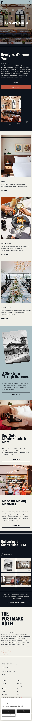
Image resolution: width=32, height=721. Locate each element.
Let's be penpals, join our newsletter (16, 602)
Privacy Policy (19, 683)
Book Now (15, 82)
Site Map (19, 688)
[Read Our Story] (16, 347)
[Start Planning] (16, 281)
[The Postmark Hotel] (12, 618)
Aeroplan (4, 688)
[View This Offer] (16, 415)
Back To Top (8, 652)
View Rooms (4, 190)
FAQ (17, 691)
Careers (4, 680)
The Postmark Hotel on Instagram (3, 652)
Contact (18, 680)
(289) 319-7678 (6, 667)
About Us (4, 683)
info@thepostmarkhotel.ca (8, 671)
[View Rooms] (16, 155)
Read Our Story (16, 394)
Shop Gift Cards (16, 87)
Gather (3, 691)
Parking (18, 694)
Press (3, 686)
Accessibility (19, 686)
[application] (16, 711)
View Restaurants (5, 254)
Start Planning (4, 318)
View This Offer (16, 459)
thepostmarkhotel (6, 554)
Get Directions (5, 674)
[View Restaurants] (16, 217)
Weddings (4, 694)
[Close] (29, 699)
